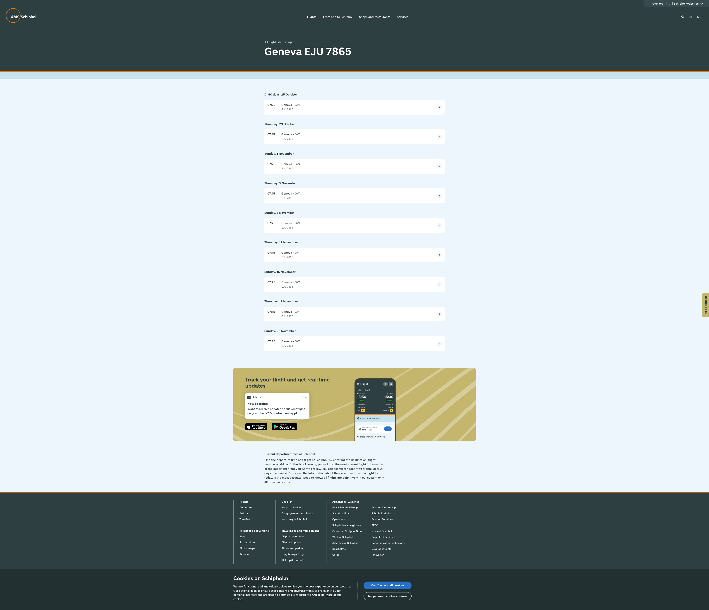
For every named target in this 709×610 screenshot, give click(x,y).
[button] (705, 305)
